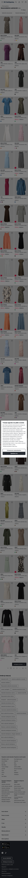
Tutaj (16, 443)
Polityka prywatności (7, 446)
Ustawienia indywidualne (14, 450)
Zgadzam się (14, 453)
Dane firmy (14, 446)
